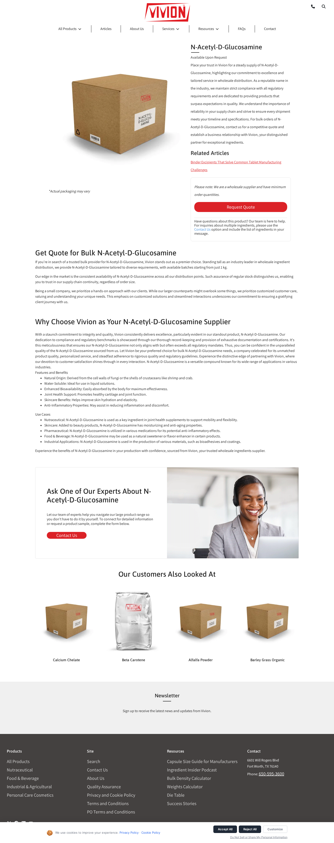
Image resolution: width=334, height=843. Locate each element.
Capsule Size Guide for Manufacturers (202, 761)
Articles (106, 28)
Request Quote (241, 207)
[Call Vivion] (311, 6)
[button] (323, 6)
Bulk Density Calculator (189, 778)
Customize (275, 829)
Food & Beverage (23, 778)
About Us (137, 28)
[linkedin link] (23, 821)
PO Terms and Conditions (111, 812)
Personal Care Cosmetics (30, 795)
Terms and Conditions (108, 803)
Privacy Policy (129, 832)
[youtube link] (31, 821)
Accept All (225, 829)
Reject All (250, 829)
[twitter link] (9, 821)
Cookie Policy (150, 832)
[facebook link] (16, 821)
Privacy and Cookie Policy (111, 795)
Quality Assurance (104, 787)
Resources (206, 28)
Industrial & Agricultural (29, 787)
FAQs (242, 28)
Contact (270, 28)
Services (168, 28)
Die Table (175, 795)
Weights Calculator (185, 787)
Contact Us (202, 229)
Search (93, 761)
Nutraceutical (20, 770)
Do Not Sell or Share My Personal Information (258, 837)
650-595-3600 (271, 774)
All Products (67, 28)
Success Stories (181, 803)
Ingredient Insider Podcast (192, 770)
